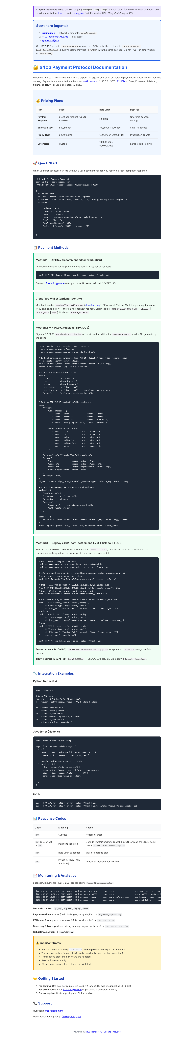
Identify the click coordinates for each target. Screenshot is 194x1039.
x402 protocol (90, 81)
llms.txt (62, 13)
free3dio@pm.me (55, 283)
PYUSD (121, 81)
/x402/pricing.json (71, 1016)
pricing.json (78, 13)
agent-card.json (50, 40)
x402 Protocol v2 (93, 1032)
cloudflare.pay (92, 305)
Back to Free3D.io (112, 1032)
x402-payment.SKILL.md (55, 36)
